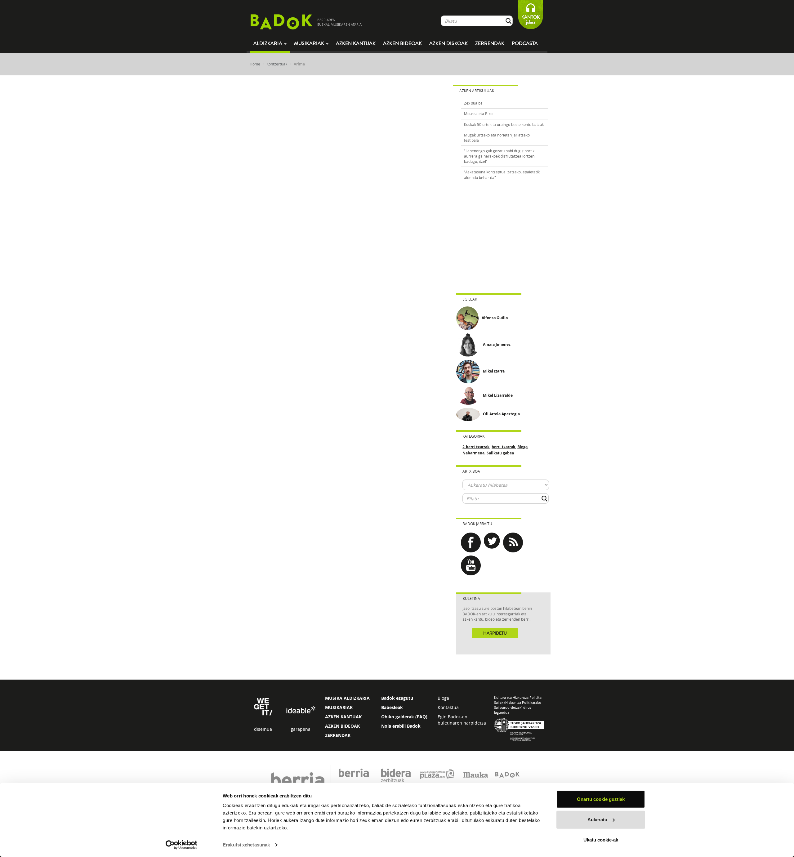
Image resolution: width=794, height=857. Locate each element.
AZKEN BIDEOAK (342, 726)
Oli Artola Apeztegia (501, 414)
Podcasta (525, 43)
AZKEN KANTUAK (343, 717)
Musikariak (309, 43)
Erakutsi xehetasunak (246, 844)
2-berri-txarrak (475, 446)
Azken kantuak (356, 43)
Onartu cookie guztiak (601, 799)
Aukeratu (597, 819)
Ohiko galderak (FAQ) (404, 717)
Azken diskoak (448, 43)
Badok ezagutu (397, 698)
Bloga (522, 446)
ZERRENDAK (337, 735)
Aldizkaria (268, 43)
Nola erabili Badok (401, 726)
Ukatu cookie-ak (600, 839)
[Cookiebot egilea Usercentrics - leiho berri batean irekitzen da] (181, 845)
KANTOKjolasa (530, 19)
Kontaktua (448, 707)
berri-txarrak (503, 446)
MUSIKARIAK (339, 707)
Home (255, 63)
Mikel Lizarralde (498, 395)
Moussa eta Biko (478, 113)
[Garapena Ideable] (300, 710)
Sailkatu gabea (500, 453)
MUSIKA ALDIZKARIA (347, 698)
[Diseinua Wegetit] (263, 706)
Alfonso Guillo (495, 317)
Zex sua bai (474, 102)
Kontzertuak (276, 63)
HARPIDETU (495, 633)
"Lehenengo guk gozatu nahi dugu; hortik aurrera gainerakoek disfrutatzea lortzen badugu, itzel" (499, 156)
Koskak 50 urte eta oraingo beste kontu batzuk (504, 124)
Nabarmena (473, 453)
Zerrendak (489, 43)
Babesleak (392, 707)
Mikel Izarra (494, 371)
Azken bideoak (402, 43)
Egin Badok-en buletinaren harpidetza (462, 720)
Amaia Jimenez (497, 344)
